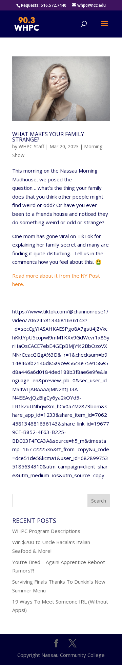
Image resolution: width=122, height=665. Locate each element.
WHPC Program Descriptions (46, 531)
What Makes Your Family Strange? (48, 136)
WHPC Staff (31, 146)
